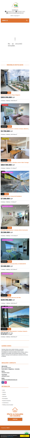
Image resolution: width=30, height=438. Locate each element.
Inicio (3, 390)
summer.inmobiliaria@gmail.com (9, 379)
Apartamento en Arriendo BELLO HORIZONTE (13, 263)
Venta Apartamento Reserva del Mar (11, 297)
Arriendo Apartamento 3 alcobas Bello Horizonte (14, 230)
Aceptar (24, 435)
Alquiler (4, 394)
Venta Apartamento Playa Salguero (10, 95)
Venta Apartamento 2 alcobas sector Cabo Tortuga (15, 162)
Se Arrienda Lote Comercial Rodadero (11, 196)
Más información (10, 436)
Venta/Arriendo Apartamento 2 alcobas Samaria (14, 331)
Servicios (4, 396)
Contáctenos (5, 402)
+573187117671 (10, 11)
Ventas (4, 392)
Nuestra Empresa (6, 400)
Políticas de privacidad (7, 404)
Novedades (5, 398)
